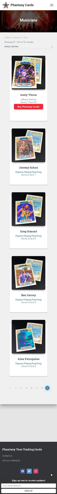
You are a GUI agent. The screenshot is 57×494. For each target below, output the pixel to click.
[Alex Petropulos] (28, 337)
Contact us (7, 456)
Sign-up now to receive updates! (28, 480)
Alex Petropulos (28, 359)
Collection (8, 38)
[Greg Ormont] (28, 209)
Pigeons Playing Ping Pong (28, 172)
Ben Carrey (28, 295)
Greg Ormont (28, 231)
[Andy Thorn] (28, 72)
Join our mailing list (11, 460)
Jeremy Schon (28, 167)
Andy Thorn (28, 95)
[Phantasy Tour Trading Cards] (19, 5)
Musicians (17, 38)
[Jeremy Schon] (28, 145)
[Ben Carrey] (28, 273)
